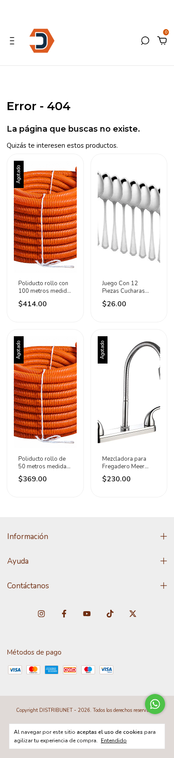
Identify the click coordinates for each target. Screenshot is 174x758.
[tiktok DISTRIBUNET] (110, 614)
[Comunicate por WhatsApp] (155, 704)
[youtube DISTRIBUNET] (87, 614)
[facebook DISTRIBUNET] (64, 614)
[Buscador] (145, 42)
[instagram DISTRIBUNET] (41, 614)
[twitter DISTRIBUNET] (133, 614)
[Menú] (14, 42)
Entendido (114, 740)
